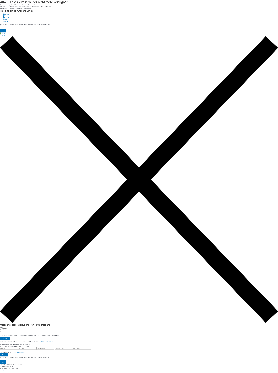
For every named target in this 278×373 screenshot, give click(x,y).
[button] (2, 370)
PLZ (1, 329)
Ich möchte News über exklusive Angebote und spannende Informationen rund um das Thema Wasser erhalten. (30, 335)
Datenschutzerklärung (47, 341)
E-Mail (2, 331)
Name (1, 327)
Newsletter (3, 334)
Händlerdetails (3, 372)
